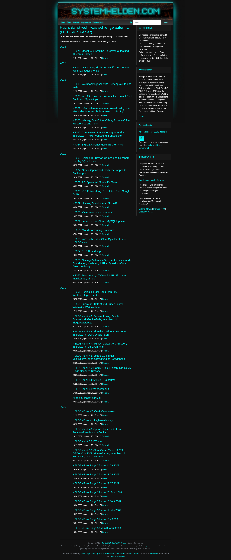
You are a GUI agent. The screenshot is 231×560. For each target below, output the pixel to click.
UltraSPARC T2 (146, 212)
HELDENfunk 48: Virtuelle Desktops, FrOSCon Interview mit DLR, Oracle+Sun (100, 333)
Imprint (147, 546)
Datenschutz (98, 22)
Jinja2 (88, 553)
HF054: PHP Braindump (87, 251)
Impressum (86, 22)
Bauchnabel (144, 180)
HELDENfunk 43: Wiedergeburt (91, 388)
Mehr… (142, 116)
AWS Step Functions (117, 553)
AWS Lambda (133, 553)
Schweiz (160, 180)
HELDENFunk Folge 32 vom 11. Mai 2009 (97, 510)
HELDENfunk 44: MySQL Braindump (94, 379)
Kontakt (76, 22)
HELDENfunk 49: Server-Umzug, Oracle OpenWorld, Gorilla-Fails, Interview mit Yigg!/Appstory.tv (96, 319)
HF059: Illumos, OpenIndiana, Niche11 (95, 203)
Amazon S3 (154, 553)
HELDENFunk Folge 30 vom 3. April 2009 (97, 528)
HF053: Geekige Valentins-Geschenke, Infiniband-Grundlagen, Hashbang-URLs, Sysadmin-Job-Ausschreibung (102, 263)
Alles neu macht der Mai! (87, 397)
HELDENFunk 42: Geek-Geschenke (94, 411)
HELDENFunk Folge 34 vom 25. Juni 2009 (97, 492)
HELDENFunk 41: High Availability (93, 420)
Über (69, 22)
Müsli (153, 180)
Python (82, 553)
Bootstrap (94, 553)
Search (166, 22)
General (105, 58)
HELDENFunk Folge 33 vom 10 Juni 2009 (97, 501)
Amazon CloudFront (118, 556)
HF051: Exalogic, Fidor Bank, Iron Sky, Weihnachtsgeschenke (95, 293)
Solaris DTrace (145, 209)
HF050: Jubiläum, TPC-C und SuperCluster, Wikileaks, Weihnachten (98, 306)
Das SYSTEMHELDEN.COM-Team (114, 543)
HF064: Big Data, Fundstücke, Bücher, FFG (98, 144)
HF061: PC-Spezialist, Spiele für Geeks (96, 182)
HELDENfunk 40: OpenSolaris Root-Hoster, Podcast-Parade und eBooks (98, 431)
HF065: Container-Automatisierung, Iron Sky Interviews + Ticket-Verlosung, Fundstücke (98, 134)
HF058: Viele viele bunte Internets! (93, 212)
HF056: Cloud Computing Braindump (94, 230)
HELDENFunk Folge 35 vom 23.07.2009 (96, 483)
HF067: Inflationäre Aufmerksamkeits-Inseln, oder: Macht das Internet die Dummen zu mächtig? (102, 110)
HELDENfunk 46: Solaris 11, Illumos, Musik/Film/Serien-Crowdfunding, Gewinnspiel (99, 357)
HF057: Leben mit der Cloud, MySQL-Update (99, 221)
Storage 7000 (159, 209)
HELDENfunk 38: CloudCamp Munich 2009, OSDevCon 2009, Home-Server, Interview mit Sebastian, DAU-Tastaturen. (99, 453)
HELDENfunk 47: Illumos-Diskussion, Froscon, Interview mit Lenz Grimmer (100, 345)
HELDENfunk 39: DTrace (87, 441)
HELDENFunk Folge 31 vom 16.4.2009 (95, 519)
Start (63, 22)
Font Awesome (104, 553)
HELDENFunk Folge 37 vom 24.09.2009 (96, 465)
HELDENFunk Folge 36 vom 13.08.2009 (96, 474)
